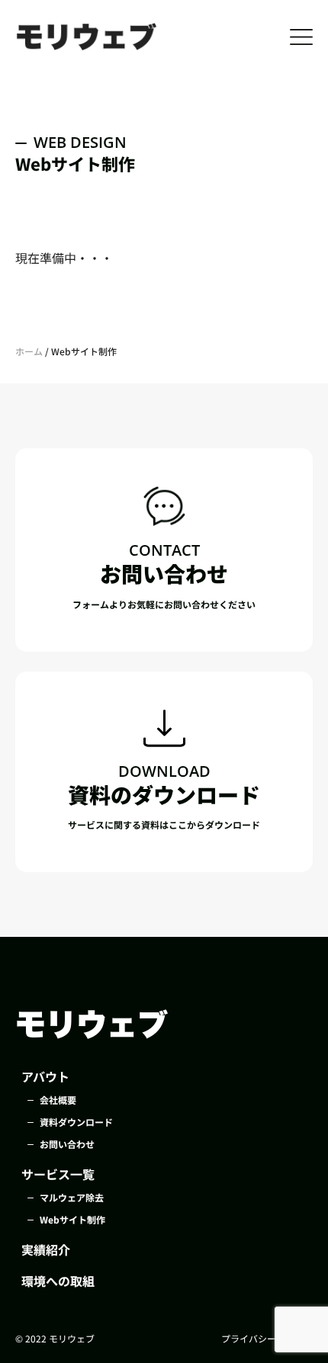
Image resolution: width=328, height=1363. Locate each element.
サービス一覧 (58, 1174)
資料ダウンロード (76, 1121)
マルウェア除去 (72, 1197)
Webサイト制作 (72, 1219)
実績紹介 (45, 1249)
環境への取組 (58, 1281)
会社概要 (58, 1099)
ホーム (29, 351)
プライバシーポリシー (267, 1338)
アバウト (45, 1076)
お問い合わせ (67, 1143)
